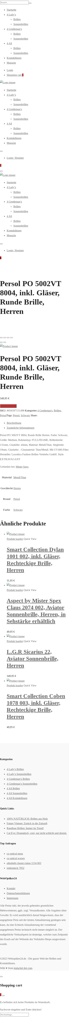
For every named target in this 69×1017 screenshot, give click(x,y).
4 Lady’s (11, 14)
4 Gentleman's (44, 410)
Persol (3, 415)
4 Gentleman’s (14, 29)
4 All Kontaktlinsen (17, 798)
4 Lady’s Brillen (15, 769)
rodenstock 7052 (15, 868)
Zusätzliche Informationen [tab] (20, 427)
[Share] (4, 337)
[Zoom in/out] (11, 337)
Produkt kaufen (8, 406)
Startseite (11, 9)
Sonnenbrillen (20, 24)
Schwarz (25, 415)
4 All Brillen (13, 788)
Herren (17, 488)
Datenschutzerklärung (18, 893)
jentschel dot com (23, 968)
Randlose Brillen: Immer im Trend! (25, 828)
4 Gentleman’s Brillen (18, 778)
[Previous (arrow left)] (1, 342)
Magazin (11, 62)
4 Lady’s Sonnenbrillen (19, 774)
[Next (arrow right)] (4, 342)
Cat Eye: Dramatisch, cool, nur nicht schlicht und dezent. (37, 833)
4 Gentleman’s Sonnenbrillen (22, 783)
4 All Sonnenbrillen (17, 793)
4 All (9, 43)
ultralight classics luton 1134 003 (24, 863)
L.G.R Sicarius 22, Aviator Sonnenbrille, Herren (32, 659)
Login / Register (15, 157)
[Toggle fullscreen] (8, 337)
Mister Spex (22, 466)
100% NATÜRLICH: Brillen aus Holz (27, 818)
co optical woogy (16, 858)
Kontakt (11, 888)
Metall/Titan (19, 477)
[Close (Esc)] (1, 337)
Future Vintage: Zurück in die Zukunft (27, 823)
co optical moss (15, 853)
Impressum (12, 898)
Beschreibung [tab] (14, 423)
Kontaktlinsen (14, 57)
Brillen (17, 19)
